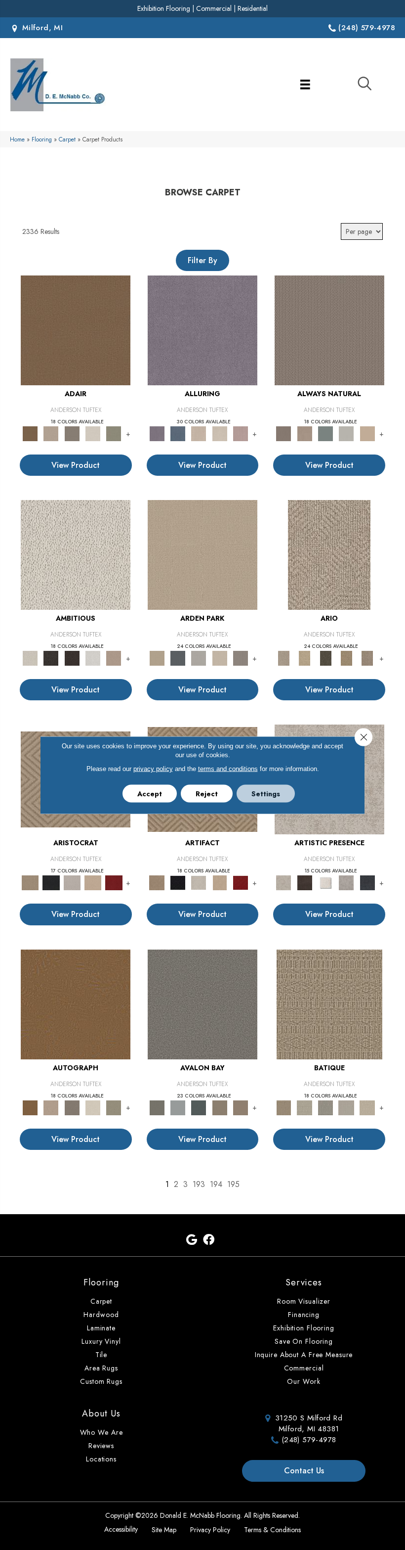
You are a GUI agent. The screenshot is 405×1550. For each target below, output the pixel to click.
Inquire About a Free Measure (304, 1355)
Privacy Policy (210, 1530)
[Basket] (305, 433)
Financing (304, 1315)
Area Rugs (101, 1368)
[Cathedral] (325, 1107)
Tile (101, 1355)
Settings (265, 794)
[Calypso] (178, 1107)
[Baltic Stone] (283, 882)
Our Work (303, 1381)
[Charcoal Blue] (198, 1107)
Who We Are (101, 1432)
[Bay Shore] (346, 657)
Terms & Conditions (272, 1530)
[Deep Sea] (367, 882)
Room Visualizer (303, 1301)
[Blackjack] (51, 882)
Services (303, 1282)
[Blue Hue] (178, 657)
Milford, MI (41, 27)
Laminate (101, 1328)
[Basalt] (198, 433)
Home (17, 139)
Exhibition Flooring (163, 8)
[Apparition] (325, 657)
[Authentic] (202, 554)
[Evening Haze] (240, 657)
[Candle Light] (325, 882)
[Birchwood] (30, 882)
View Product (75, 465)
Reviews (101, 1446)
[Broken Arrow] (367, 657)
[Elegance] (93, 433)
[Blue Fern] (325, 433)
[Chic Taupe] (220, 1107)
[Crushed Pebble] (346, 1107)
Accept (149, 794)
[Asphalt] (202, 1003)
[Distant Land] (240, 1107)
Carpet (67, 139)
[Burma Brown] (305, 882)
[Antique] (305, 657)
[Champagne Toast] (51, 433)
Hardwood (101, 1315)
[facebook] (208, 1240)
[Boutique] (367, 433)
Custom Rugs (101, 1381)
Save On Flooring (304, 1341)
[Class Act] (72, 433)
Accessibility (121, 1529)
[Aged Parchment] (329, 1003)
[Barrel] (329, 329)
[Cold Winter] (346, 882)
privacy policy (153, 769)
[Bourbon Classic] (75, 329)
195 (233, 1184)
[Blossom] (240, 433)
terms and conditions (228, 769)
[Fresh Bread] (113, 657)
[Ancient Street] (305, 1107)
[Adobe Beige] (329, 554)
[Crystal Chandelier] (367, 1107)
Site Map (164, 1530)
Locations (101, 1459)
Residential (253, 8)
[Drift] (220, 657)
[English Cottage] (113, 433)
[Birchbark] (220, 433)
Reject (207, 794)
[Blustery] (346, 433)
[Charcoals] (51, 657)
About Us (101, 1413)
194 (216, 1184)
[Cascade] (72, 882)
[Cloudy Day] (198, 657)
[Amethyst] (202, 329)
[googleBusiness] (191, 1240)
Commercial (214, 8)
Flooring (42, 139)
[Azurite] (178, 433)
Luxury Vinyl (101, 1341)
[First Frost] (93, 657)
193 (199, 1184)
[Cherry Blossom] (113, 882)
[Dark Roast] (72, 657)
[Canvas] (75, 554)
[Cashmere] (93, 882)
